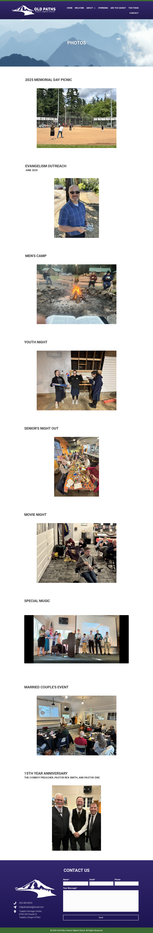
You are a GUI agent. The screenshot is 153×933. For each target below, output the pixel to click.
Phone (117, 879)
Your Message (69, 888)
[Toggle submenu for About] (94, 8)
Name (65, 879)
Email (91, 879)
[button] (101, 917)
